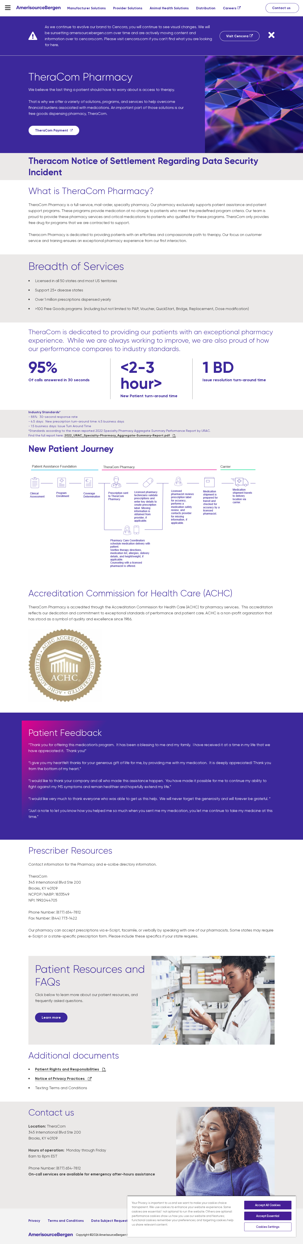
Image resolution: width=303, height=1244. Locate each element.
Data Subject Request (109, 1221)
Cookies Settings (267, 1226)
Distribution (205, 8)
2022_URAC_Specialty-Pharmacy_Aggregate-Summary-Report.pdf (117, 435)
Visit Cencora (237, 36)
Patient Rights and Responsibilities (67, 1069)
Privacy (34, 1221)
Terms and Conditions (66, 1221)
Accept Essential (267, 1216)
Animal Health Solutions (169, 8)
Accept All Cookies (267, 1205)
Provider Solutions (127, 8)
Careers (229, 8)
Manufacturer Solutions (86, 8)
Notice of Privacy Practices (60, 1078)
